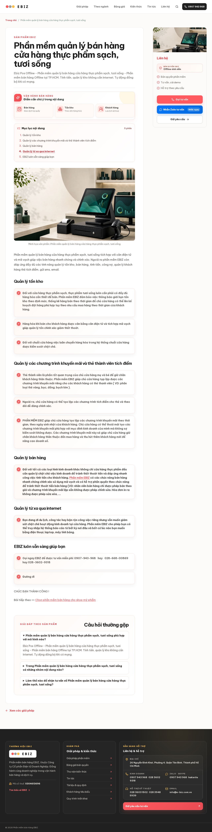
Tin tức (151, 6)
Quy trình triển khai (77, 798)
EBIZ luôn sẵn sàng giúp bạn (38, 156)
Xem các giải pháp (21, 710)
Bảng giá (119, 6)
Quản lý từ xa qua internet (39, 151)
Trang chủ (11, 20)
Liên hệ (165, 6)
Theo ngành (101, 6)
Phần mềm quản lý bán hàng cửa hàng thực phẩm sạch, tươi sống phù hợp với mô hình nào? (73, 637)
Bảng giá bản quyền (78, 765)
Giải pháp (82, 6)
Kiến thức (136, 6)
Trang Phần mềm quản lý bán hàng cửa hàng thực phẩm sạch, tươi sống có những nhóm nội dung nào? (72, 667)
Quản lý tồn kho (32, 135)
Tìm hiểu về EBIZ (18, 790)
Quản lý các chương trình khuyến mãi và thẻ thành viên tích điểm (59, 140)
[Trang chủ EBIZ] (18, 6)
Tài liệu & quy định (76, 785)
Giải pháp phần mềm (78, 758)
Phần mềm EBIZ (79, 477)
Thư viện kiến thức (77, 771)
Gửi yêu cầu (177, 119)
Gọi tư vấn (182, 99)
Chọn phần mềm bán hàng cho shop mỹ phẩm (65, 600)
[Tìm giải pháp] (177, 6)
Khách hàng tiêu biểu (78, 791)
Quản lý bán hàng (32, 145)
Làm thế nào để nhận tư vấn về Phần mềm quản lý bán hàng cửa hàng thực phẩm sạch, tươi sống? (74, 682)
